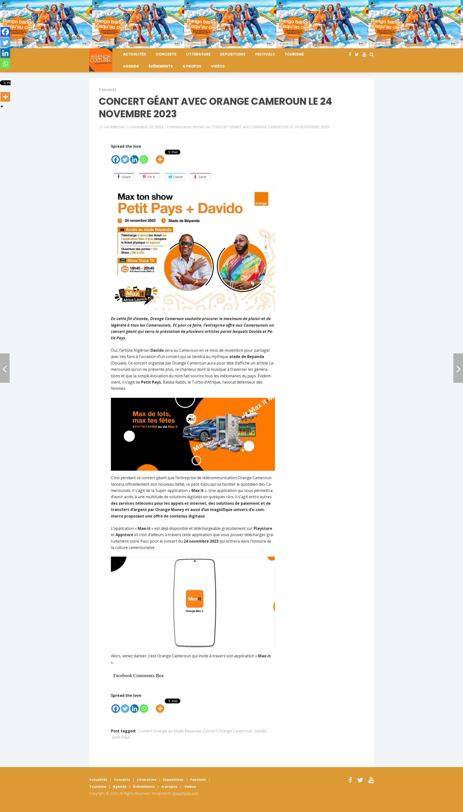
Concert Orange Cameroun (227, 731)
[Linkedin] (134, 157)
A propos (192, 66)
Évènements (161, 66)
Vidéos (218, 66)
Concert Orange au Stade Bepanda (169, 731)
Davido (260, 731)
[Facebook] (115, 157)
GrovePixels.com (185, 793)
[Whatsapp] (144, 157)
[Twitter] (125, 157)
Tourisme (294, 54)
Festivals (265, 54)
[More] (160, 157)
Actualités (134, 54)
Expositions (232, 54)
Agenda (131, 66)
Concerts (166, 54)
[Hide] (2, 106)
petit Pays (121, 737)
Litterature (198, 54)
